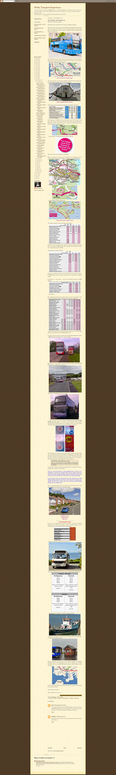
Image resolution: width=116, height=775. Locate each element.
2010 (37, 176)
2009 (37, 178)
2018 (37, 70)
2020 (37, 67)
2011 (37, 175)
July (37, 163)
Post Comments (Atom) (58, 750)
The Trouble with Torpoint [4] (40, 110)
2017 (37, 72)
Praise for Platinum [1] (41, 114)
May (38, 166)
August (38, 161)
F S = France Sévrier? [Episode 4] (40, 146)
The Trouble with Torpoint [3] (40, 116)
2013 (37, 78)
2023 (37, 63)
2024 (37, 61)
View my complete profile (39, 190)
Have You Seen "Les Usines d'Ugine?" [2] (41, 93)
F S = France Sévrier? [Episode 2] (40, 151)
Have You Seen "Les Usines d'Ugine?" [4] (41, 88)
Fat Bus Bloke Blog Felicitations (40, 35)
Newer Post (50, 747)
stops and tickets (65, 698)
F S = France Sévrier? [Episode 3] (40, 148)
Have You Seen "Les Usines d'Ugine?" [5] (41, 85)
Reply (53, 712)
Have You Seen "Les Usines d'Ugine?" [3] (41, 90)
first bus (55, 698)
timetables (71, 698)
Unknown (54, 716)
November (39, 81)
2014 (37, 77)
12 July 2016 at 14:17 (60, 716)
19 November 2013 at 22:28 (60, 705)
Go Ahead (59, 698)
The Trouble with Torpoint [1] (40, 121)
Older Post (79, 747)
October (38, 158)
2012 (37, 173)
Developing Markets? (40, 97)
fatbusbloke (39, 188)
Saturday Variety (37, 21)
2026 (37, 58)
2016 (37, 73)
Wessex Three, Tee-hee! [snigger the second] (41, 140)
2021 (37, 66)
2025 (37, 60)
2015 (37, 75)
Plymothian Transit (40, 761)
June (38, 164)
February (38, 170)
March (38, 169)
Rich (53, 705)
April (38, 167)
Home (65, 747)
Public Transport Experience (47, 7)
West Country (76, 698)
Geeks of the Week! (40, 83)
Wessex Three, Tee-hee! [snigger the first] (41, 143)
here (70, 24)
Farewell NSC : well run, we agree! (41, 137)
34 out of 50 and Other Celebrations (41, 100)
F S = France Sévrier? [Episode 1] (40, 154)
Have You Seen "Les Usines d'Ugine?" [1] (41, 96)
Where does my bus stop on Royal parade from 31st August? (47, 762)
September (39, 160)
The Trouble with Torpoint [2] (40, 119)
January (38, 172)
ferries (52, 698)
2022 (37, 64)
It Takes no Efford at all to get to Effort (41, 156)
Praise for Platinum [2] (41, 112)
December (39, 80)
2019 (37, 69)
